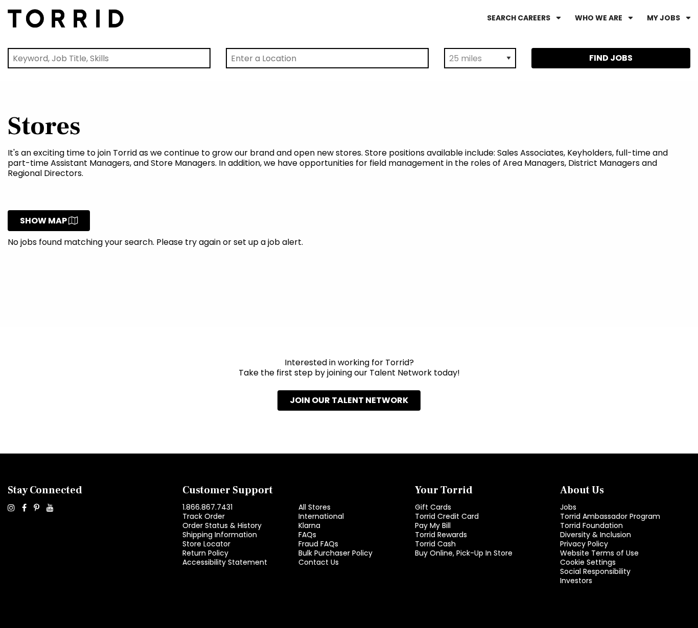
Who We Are (598, 18)
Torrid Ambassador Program (610, 516)
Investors (576, 580)
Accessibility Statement (224, 562)
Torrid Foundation (591, 525)
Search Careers (518, 18)
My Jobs (663, 18)
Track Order (203, 516)
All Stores (314, 507)
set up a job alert (267, 242)
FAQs (307, 535)
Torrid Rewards (441, 535)
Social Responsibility (595, 571)
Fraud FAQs (318, 544)
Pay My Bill (433, 525)
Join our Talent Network (349, 400)
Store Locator (206, 544)
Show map (44, 221)
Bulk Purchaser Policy (335, 553)
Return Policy (205, 553)
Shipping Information (219, 535)
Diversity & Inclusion (595, 535)
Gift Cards (433, 507)
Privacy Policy (584, 544)
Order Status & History (222, 525)
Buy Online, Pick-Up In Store (464, 553)
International (321, 516)
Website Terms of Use (599, 553)
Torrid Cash (435, 544)
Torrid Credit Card (447, 516)
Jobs (568, 507)
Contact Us (318, 562)
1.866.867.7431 (207, 507)
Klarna (309, 525)
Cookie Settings (588, 562)
